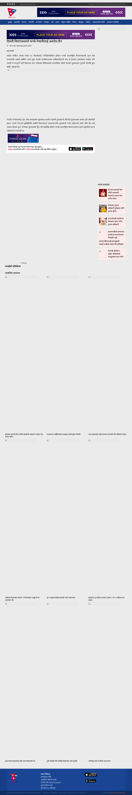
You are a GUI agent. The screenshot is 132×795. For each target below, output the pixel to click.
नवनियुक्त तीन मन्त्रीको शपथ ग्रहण (99, 761)
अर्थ (52, 22)
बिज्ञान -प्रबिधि (65, 22)
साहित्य (88, 22)
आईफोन (29, 149)
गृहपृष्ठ (10, 22)
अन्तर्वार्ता (39, 22)
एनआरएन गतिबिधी (113, 22)
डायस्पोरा (17, 22)
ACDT (17, 4)
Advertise (54, 792)
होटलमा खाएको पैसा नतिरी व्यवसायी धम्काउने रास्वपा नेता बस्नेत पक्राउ (24, 435)
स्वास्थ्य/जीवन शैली (99, 22)
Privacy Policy (72, 792)
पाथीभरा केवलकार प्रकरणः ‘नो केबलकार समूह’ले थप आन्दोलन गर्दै (22, 599)
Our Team (63, 792)
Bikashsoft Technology (117, 792)
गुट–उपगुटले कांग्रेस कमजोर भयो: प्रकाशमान (61, 597)
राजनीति (31, 22)
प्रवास (57, 22)
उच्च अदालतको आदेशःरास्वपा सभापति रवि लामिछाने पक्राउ (107, 434)
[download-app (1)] (23, 138)
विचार (74, 22)
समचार (24, 22)
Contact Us (83, 792)
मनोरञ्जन (46, 22)
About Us (46, 792)
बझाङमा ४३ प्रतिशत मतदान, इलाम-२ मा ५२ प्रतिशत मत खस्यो (106, 599)
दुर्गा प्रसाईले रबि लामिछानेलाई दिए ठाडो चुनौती (62, 761)
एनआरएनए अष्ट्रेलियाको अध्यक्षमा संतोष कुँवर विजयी (63, 434)
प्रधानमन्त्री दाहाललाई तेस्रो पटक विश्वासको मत (20, 761)
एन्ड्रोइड (10, 149)
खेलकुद (81, 22)
